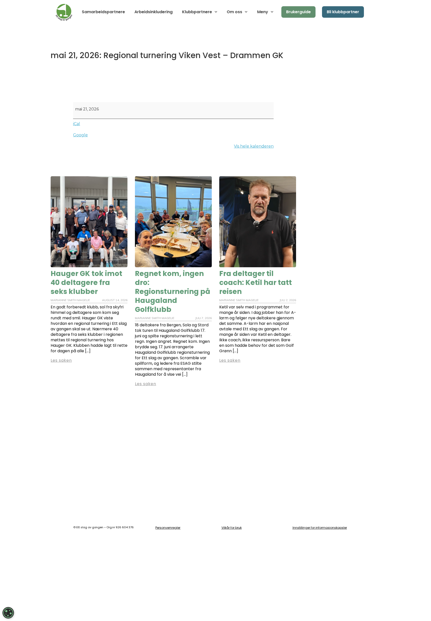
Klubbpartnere (197, 12)
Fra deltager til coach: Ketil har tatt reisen (255, 282)
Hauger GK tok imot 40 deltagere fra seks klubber (86, 282)
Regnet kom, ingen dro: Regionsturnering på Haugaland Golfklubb (172, 291)
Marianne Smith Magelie (70, 300)
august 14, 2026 (114, 300)
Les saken (61, 360)
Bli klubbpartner (343, 12)
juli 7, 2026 (203, 318)
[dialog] (8, 613)
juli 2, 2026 (288, 300)
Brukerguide (298, 12)
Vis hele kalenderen (254, 146)
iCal (76, 123)
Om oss (234, 12)
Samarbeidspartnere (103, 12)
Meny (262, 12)
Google (80, 135)
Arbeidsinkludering (153, 12)
